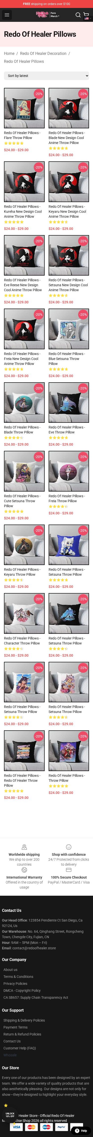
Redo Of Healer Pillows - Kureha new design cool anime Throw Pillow (23, 211)
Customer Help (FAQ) (19, 1048)
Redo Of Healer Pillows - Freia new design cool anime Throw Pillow (22, 359)
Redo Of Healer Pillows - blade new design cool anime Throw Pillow (67, 138)
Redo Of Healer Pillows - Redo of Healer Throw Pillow (22, 780)
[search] (78, 15)
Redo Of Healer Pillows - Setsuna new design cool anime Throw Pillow (68, 285)
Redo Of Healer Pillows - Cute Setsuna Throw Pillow (22, 501)
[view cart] (86, 15)
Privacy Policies (15, 984)
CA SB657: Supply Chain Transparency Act (35, 997)
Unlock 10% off (10, 1115)
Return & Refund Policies (22, 1034)
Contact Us (12, 1041)
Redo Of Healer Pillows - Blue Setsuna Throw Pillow (67, 359)
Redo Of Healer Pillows (24, 61)
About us (10, 970)
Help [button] (84, 1131)
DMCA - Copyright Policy (22, 991)
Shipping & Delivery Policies (24, 1020)
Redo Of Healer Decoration (43, 53)
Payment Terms (15, 1027)
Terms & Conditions (18, 977)
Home (9, 53)
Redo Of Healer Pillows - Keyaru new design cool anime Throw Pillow (67, 211)
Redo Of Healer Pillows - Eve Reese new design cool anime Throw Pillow (23, 285)
